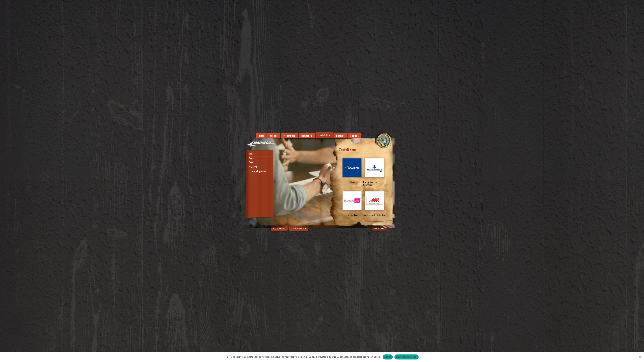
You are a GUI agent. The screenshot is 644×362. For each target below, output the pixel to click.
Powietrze (253, 166)
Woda (251, 158)
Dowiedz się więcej (406, 356)
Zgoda (387, 356)
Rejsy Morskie (279, 228)
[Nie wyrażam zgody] (639, 357)
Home (251, 154)
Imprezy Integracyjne (257, 171)
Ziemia (251, 162)
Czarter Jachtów (298, 228)
